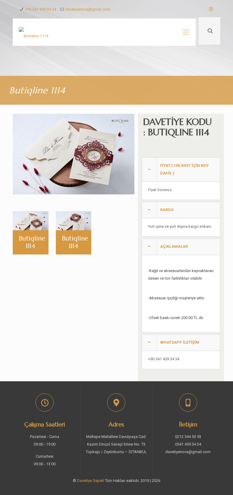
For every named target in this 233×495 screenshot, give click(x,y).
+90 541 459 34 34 (40, 9)
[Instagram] (211, 9)
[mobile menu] (186, 32)
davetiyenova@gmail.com (87, 9)
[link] (181, 178)
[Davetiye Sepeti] (33, 32)
